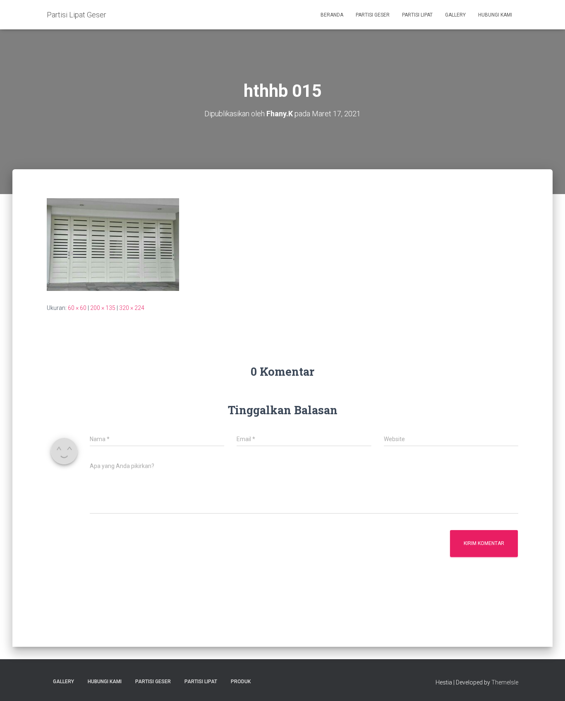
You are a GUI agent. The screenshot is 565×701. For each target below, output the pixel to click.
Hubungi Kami (495, 15)
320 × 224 (131, 308)
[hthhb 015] (113, 244)
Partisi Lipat (417, 15)
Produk (241, 681)
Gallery (455, 15)
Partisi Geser (373, 15)
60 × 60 (77, 308)
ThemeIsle (504, 682)
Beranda (332, 15)
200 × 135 (102, 308)
